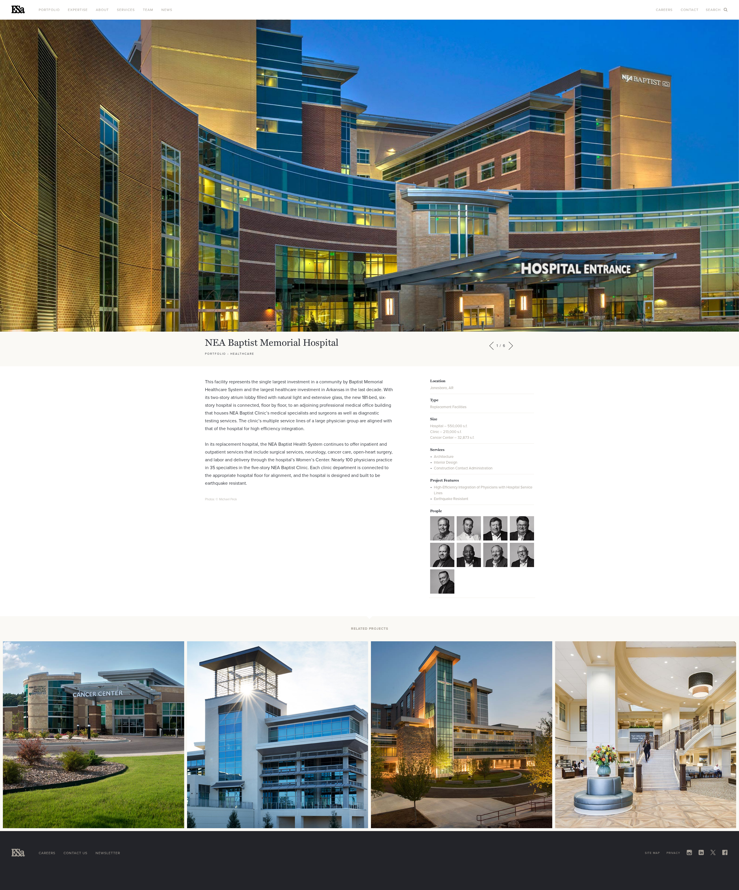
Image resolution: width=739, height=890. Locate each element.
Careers (664, 9)
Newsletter (108, 853)
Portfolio (49, 9)
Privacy (673, 853)
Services (126, 9)
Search (714, 9)
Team (148, 9)
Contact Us (75, 853)
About (102, 9)
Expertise (78, 9)
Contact (690, 9)
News (166, 9)
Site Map (652, 853)
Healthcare (242, 354)
